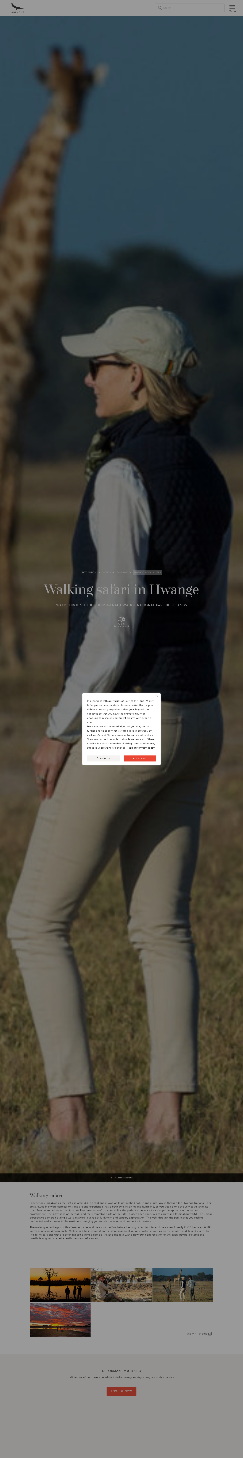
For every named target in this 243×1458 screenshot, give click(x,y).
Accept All (139, 758)
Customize (103, 758)
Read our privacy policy (141, 747)
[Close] (157, 696)
